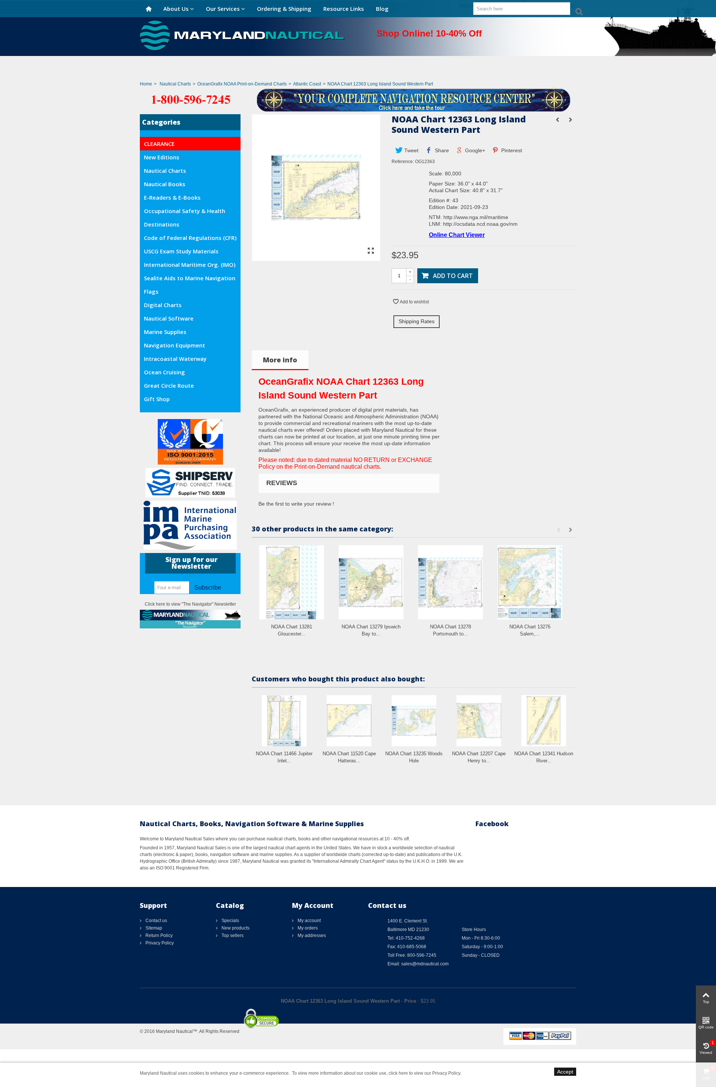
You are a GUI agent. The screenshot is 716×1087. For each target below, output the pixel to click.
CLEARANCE (159, 143)
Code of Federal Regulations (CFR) (190, 237)
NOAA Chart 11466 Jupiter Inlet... (284, 757)
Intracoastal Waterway (175, 358)
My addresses (311, 935)
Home (146, 84)
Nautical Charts (175, 84)
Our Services (223, 8)
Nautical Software (169, 318)
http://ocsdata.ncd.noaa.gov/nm (480, 224)
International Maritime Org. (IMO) (189, 264)
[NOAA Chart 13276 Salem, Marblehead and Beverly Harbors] (529, 582)
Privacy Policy (159, 943)
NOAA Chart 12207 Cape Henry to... (479, 757)
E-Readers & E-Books (172, 197)
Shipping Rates (416, 321)
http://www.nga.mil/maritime (475, 217)
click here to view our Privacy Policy (424, 1073)
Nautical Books (164, 184)
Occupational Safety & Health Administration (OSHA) (184, 212)
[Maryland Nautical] (242, 35)
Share (441, 150)
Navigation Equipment (174, 345)
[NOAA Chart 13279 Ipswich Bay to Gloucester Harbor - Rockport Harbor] (371, 582)
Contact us (155, 920)
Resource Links (343, 8)
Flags (151, 291)
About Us (176, 8)
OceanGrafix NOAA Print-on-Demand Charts (242, 84)
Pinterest (511, 150)
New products (234, 928)
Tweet (410, 150)
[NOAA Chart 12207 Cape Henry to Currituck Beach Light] (478, 720)
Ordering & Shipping (284, 8)
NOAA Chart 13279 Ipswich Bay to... (371, 630)
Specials (229, 920)
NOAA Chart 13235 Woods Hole (414, 757)
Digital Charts (163, 305)
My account (308, 920)
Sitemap (153, 928)
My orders (307, 928)
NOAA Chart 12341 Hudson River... (543, 757)
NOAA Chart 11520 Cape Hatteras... (349, 757)
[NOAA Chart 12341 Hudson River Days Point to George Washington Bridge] (543, 720)
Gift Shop (157, 399)
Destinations (161, 224)
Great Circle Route (169, 385)
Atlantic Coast (307, 84)
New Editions (161, 157)
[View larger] (370, 251)
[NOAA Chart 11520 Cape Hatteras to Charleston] (349, 720)
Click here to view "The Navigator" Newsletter (190, 604)
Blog (382, 8)
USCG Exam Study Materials (181, 251)
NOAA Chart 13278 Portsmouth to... (450, 630)
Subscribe (207, 587)
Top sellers (232, 935)
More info (280, 359)
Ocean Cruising (164, 372)
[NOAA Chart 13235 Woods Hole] (413, 720)
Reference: (403, 161)
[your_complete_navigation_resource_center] (358, 99)
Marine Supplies (165, 331)
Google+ (474, 150)
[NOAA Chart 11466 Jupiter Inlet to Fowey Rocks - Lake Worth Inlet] (284, 720)
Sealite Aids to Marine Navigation (189, 278)
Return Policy (158, 935)
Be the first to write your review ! (296, 504)
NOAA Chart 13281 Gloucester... (291, 630)
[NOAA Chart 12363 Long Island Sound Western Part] (316, 257)
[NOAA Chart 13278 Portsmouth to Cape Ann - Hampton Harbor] (450, 582)
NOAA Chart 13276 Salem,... (529, 630)
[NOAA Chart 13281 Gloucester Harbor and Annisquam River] (291, 582)
